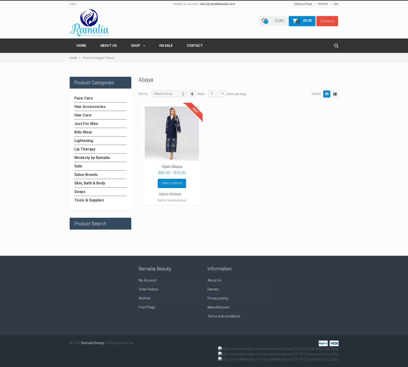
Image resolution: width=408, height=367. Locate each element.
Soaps (79, 191)
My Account (148, 280)
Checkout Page (303, 4)
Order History (148, 289)
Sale (78, 166)
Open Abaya (172, 166)
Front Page (147, 307)
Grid (326, 94)
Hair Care (82, 115)
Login (72, 4)
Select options (172, 183)
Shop (135, 45)
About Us (108, 45)
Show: (201, 94)
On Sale (166, 45)
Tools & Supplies (89, 200)
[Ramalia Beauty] (89, 23)
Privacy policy (218, 298)
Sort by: (143, 93)
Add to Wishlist (170, 194)
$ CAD (279, 21)
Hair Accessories (90, 106)
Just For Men (86, 123)
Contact (195, 45)
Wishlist (323, 4)
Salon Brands (86, 174)
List (335, 94)
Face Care (83, 98)
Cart (336, 4)
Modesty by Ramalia (92, 157)
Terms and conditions (224, 316)
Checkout (327, 21)
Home (81, 45)
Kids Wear (83, 132)
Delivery (213, 289)
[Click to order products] (192, 93)
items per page (236, 94)
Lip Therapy (84, 149)
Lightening (83, 140)
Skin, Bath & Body (89, 183)
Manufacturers (219, 307)
